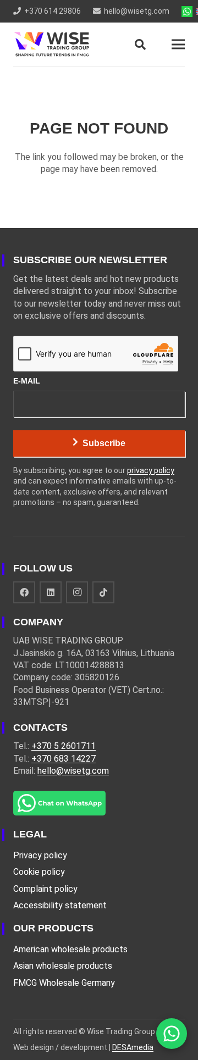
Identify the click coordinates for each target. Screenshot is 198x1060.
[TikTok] (103, 592)
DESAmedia (132, 1047)
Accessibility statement (60, 905)
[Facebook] (24, 592)
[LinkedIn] (51, 592)
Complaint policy (45, 889)
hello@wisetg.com (73, 770)
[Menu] (178, 44)
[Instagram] (77, 592)
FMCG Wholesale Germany (64, 983)
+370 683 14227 (63, 758)
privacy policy (150, 470)
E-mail (26, 380)
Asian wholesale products (62, 966)
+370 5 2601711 (63, 746)
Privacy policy (40, 855)
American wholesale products (70, 949)
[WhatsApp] (171, 1033)
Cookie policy (39, 872)
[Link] (51, 44)
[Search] (140, 44)
